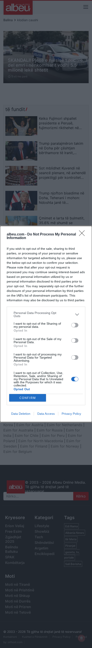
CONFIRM (27, 398)
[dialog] (46, 324)
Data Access (46, 413)
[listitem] (46, 314)
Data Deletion (20, 413)
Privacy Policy (71, 413)
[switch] (74, 325)
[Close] (83, 234)
